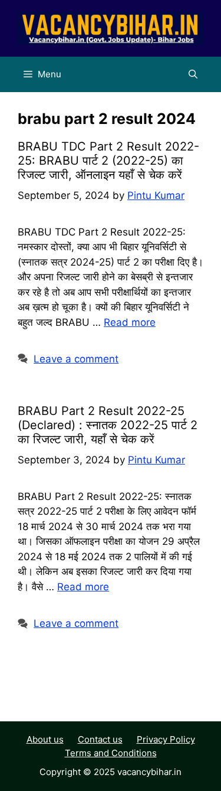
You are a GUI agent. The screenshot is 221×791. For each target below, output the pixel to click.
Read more (130, 322)
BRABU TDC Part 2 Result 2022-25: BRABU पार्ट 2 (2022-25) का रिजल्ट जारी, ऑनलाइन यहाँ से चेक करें (108, 160)
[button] (193, 74)
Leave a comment (76, 359)
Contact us (100, 739)
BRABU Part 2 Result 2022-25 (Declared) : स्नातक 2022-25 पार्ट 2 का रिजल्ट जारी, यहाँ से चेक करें (107, 425)
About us (45, 739)
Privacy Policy (166, 739)
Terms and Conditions (111, 753)
